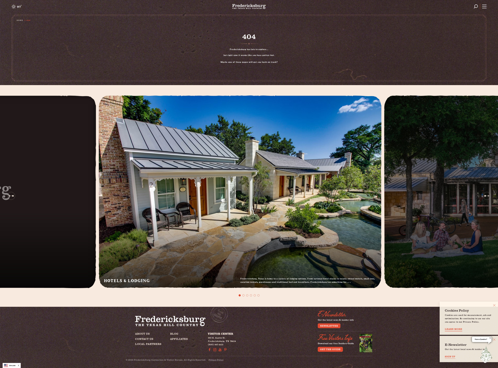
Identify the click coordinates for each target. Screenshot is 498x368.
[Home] (249, 6)
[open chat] (486, 354)
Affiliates (179, 339)
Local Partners (148, 344)
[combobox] (12, 365)
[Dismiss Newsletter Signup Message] (494, 339)
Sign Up (450, 356)
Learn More (453, 329)
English (12, 365)
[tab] (240, 295)
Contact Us (144, 339)
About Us (142, 333)
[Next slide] (487, 196)
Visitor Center (220, 333)
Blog (174, 333)
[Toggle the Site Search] (476, 6)
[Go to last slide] (11, 196)
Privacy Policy (216, 359)
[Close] (494, 305)
